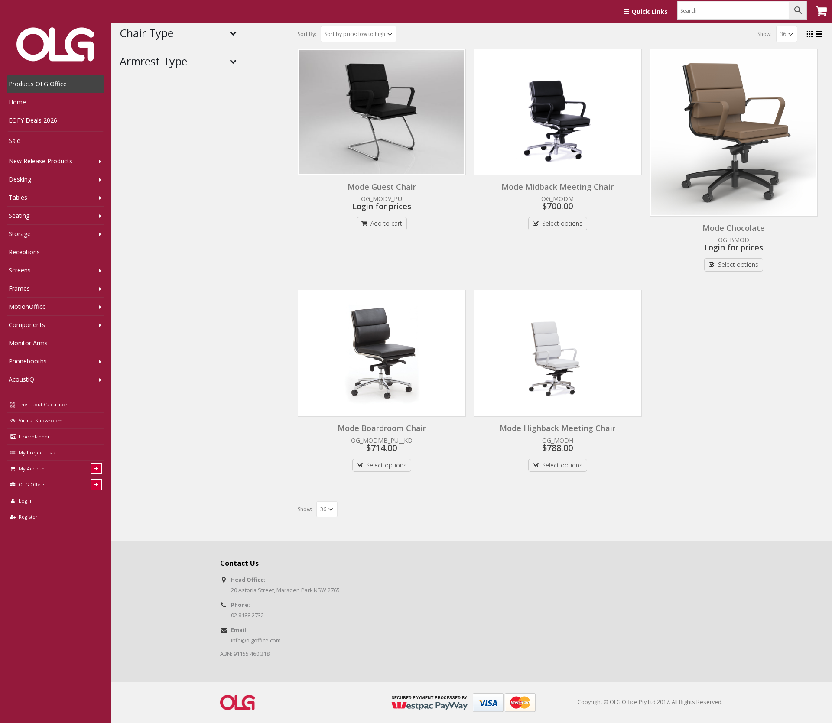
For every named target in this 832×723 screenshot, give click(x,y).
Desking (20, 179)
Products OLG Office (38, 84)
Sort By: (307, 34)
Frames (19, 288)
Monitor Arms (28, 343)
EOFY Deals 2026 (33, 120)
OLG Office (31, 484)
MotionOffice (27, 306)
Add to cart (386, 223)
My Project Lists (37, 452)
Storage (20, 234)
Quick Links (649, 11)
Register (28, 516)
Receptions (24, 252)
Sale (14, 140)
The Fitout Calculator (42, 404)
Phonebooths (28, 361)
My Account (32, 468)
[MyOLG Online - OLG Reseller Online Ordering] (55, 44)
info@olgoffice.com (256, 640)
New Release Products (40, 161)
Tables (18, 197)
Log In (26, 500)
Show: (764, 34)
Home (17, 102)
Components (27, 325)
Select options (562, 223)
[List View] (819, 33)
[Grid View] (810, 33)
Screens (20, 270)
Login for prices (381, 206)
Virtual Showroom (40, 420)
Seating (19, 215)
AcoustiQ (21, 379)
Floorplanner (34, 436)
